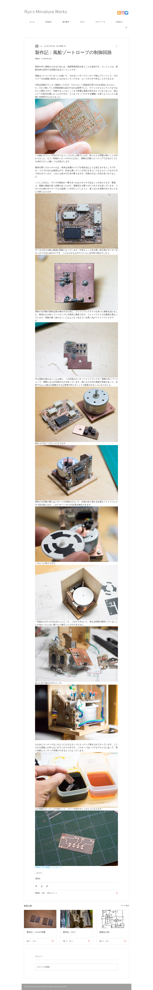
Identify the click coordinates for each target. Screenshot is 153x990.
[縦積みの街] (113, 919)
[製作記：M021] (76, 919)
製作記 (38, 879)
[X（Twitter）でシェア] (42, 886)
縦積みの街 (104, 932)
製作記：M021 (69, 932)
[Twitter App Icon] (126, 13)
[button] (126, 27)
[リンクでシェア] (47, 886)
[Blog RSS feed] (119, 13)
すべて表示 (125, 906)
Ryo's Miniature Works (45, 12)
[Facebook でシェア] (36, 886)
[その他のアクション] (116, 46)
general (39, 873)
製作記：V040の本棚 (36, 932)
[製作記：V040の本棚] (40, 919)
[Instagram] (123, 13)
